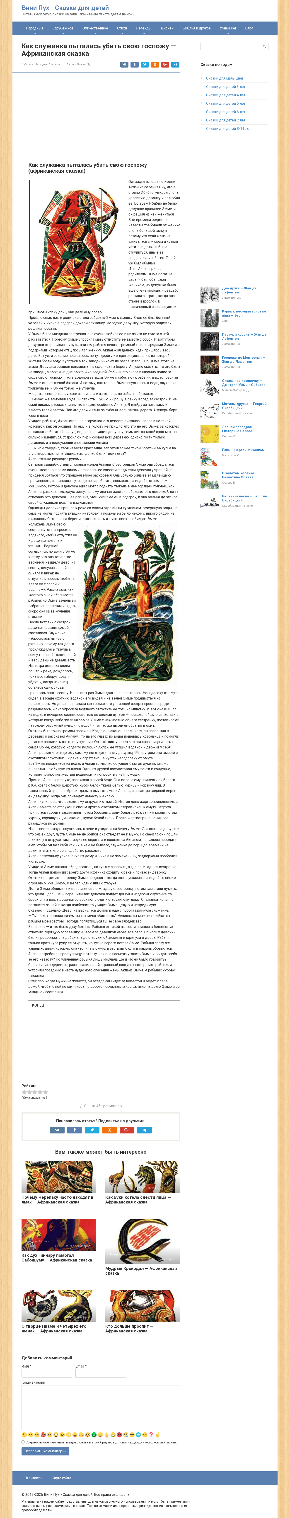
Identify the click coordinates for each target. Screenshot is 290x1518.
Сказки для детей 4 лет (225, 95)
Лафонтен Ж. (231, 297)
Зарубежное (63, 28)
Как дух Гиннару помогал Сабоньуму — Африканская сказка (57, 1258)
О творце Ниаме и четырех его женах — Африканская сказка (54, 1329)
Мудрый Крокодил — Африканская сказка (141, 1271)
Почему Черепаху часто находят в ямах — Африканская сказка (58, 1200)
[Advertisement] (104, 111)
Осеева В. (229, 482)
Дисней (167, 28)
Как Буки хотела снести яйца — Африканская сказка (138, 1200)
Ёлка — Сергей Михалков (243, 450)
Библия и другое (197, 28)
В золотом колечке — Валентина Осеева (240, 475)
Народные (35, 28)
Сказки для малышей (224, 78)
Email (81, 1366)
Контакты (34, 1478)
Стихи (122, 28)
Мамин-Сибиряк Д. (235, 390)
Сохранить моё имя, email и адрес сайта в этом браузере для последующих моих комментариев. (101, 1442)
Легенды (144, 28)
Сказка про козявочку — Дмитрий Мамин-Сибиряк (243, 383)
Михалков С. (231, 455)
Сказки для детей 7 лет (225, 120)
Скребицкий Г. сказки (237, 413)
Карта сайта (61, 1478)
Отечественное (95, 28)
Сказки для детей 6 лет (225, 112)
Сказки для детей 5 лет (225, 103)
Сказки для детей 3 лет (225, 87)
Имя (26, 1366)
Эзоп (226, 320)
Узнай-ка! (228, 28)
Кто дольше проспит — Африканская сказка (129, 1329)
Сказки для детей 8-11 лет (228, 128)
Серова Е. (229, 436)
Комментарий (33, 1382)
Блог (249, 28)
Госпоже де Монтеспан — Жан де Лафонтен (243, 360)
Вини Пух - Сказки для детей (65, 8)
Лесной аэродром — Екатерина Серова (239, 429)
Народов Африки (47, 64)
